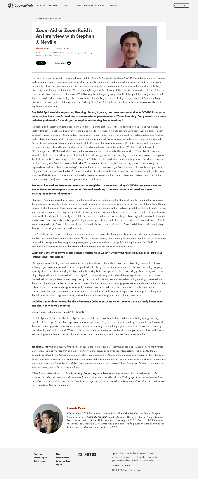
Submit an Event (63, 461)
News (59, 454)
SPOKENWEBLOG (57, 53)
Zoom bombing (54, 55)
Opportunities (62, 457)
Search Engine (40, 457)
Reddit (83, 53)
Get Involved (40, 461)
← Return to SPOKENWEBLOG (47, 18)
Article (38, 53)
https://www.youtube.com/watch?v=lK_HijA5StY (58, 312)
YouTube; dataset (42, 55)
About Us (38, 454)
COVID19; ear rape (73, 53)
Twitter (89, 53)
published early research (145, 94)
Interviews (45, 53)
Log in (59, 464)
